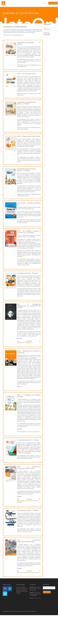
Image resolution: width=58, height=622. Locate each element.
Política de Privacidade (31, 611)
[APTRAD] (3, 3)
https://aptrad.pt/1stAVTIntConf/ (24, 342)
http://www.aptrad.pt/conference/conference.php (28, 572)
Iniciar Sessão (53, 3)
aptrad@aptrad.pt (37, 598)
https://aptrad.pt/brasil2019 (33, 431)
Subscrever (46, 592)
